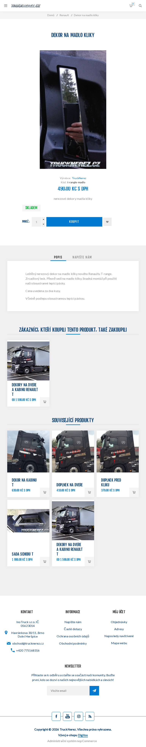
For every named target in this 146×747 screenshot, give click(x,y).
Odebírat (94, 690)
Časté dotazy (73, 629)
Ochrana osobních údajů (73, 636)
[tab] (58, 257)
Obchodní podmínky (72, 643)
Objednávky (119, 622)
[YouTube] (67, 716)
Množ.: (26, 221)
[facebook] (56, 716)
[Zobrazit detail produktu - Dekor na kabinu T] (28, 451)
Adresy (119, 629)
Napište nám (72, 622)
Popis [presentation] (58, 257)
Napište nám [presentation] (82, 257)
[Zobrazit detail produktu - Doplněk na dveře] (73, 451)
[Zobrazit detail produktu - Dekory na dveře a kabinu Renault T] (28, 361)
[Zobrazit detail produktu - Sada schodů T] (28, 521)
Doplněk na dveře (70, 485)
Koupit (74, 221)
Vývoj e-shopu (73, 735)
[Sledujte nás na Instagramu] (78, 716)
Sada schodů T (22, 554)
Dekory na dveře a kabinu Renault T (25, 390)
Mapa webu (119, 643)
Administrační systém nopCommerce (72, 741)
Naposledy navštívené (119, 636)
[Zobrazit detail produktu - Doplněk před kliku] (118, 451)
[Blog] (89, 716)
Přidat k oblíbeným (107, 222)
